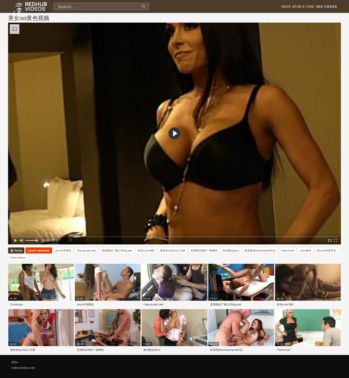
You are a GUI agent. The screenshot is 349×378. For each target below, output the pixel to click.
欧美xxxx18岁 (146, 250)
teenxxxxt (287, 250)
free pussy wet (86, 250)
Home (18, 250)
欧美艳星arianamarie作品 (260, 250)
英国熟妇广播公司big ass (117, 250)
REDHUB (36, 6)
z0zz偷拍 (305, 250)
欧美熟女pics (231, 250)
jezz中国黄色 (63, 250)
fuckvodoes (18, 257)
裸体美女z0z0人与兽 (172, 250)
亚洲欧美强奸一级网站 (204, 250)
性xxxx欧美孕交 (326, 250)
